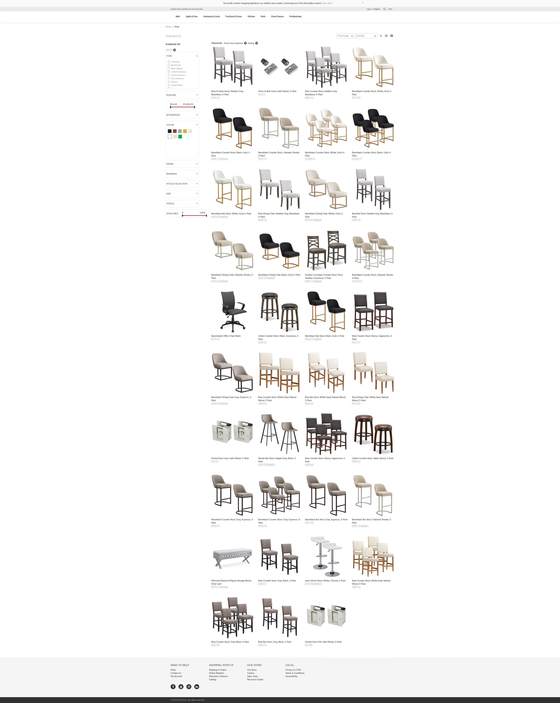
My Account (176, 676)
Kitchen (251, 17)
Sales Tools (252, 676)
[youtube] (180, 686)
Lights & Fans (192, 17)
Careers (250, 673)
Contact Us (176, 673)
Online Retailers (216, 673)
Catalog (212, 680)
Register (377, 9)
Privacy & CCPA (293, 670)
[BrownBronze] (175, 131)
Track (390, 9)
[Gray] (180, 131)
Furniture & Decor (234, 17)
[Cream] (175, 136)
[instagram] (188, 686)
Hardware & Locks (211, 17)
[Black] (170, 131)
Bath (178, 17)
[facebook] (173, 686)
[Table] (386, 35)
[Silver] (190, 131)
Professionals (295, 17)
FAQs (173, 670)
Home (169, 27)
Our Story (252, 670)
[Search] (384, 9)
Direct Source (277, 17)
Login (369, 9)
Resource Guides (255, 680)
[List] (381, 35)
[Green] (180, 136)
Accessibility (292, 676)
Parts (263, 17)
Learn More (327, 3)
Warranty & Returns (218, 676)
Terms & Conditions (295, 673)
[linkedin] (196, 686)
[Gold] (185, 131)
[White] (170, 137)
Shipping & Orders (217, 670)
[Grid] (391, 35)
